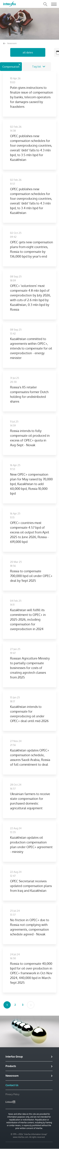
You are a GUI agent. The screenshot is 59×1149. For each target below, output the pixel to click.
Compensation (11, 66)
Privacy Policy (12, 1094)
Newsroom (12, 43)
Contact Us (12, 1085)
